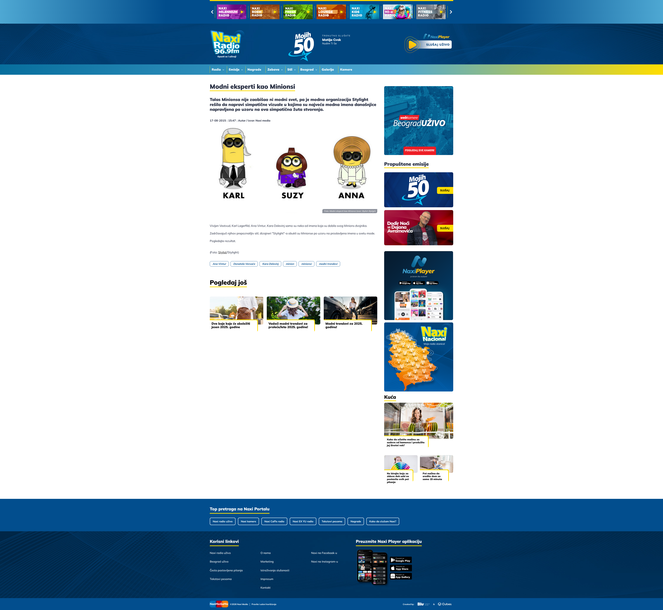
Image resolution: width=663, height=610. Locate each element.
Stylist (222, 252)
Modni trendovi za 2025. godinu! (344, 325)
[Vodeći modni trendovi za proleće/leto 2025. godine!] (293, 311)
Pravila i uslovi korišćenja (264, 604)
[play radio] (428, 44)
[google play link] (401, 560)
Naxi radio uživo (223, 521)
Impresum (267, 579)
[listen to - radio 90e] (331, 11)
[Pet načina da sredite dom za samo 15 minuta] (436, 464)
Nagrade (355, 521)
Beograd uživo (219, 561)
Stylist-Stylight (369, 211)
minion (290, 263)
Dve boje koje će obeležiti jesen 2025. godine (231, 325)
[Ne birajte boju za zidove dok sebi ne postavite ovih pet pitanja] (401, 464)
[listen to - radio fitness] (364, 11)
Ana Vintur (219, 263)
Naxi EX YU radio (303, 521)
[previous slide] (212, 12)
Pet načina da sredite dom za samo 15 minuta (432, 476)
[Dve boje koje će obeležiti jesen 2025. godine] (236, 311)
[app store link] (401, 568)
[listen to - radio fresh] (231, 11)
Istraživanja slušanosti (275, 570)
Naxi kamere (248, 521)
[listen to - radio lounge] (265, 11)
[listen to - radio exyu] (397, 11)
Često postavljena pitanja (226, 570)
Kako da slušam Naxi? (382, 521)
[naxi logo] (227, 44)
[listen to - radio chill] (431, 11)
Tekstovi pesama (332, 521)
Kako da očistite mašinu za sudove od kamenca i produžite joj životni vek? (406, 442)
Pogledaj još (228, 282)
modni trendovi (328, 263)
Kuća (390, 397)
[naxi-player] (418, 286)
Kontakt (266, 587)
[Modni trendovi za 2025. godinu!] (350, 311)
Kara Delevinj (270, 263)
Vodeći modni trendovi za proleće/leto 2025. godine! (288, 325)
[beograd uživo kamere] (418, 121)
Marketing (267, 561)
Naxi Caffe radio (274, 521)
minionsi (306, 263)
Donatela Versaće (244, 263)
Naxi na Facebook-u (324, 553)
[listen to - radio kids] (298, 11)
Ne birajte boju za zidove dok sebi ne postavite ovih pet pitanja (398, 478)
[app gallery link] (401, 576)
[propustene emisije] (418, 189)
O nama (266, 553)
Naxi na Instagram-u (324, 561)
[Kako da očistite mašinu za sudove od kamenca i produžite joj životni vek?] (418, 421)
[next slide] (451, 12)
